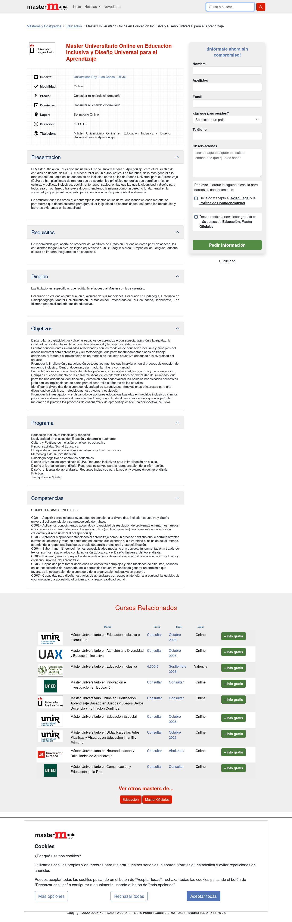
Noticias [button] (91, 6)
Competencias (47, 497)
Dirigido (39, 276)
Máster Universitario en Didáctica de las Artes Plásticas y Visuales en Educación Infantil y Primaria (105, 737)
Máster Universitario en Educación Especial (104, 716)
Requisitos (43, 232)
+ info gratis (233, 636)
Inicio (77, 6)
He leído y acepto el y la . (227, 200)
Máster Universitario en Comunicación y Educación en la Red (101, 769)
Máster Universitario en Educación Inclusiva (104, 666)
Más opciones (51, 896)
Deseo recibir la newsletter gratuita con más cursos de (228, 221)
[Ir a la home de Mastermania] (47, 7)
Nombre (199, 63)
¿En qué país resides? (211, 113)
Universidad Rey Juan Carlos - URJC (100, 76)
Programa (42, 422)
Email (197, 96)
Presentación (46, 157)
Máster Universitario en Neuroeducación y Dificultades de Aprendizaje (102, 753)
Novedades (112, 6)
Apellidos (200, 80)
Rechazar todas (129, 896)
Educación (130, 799)
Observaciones (205, 146)
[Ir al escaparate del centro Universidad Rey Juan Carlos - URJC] (46, 48)
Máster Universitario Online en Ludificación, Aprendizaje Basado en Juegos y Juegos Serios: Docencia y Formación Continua (107, 703)
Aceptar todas (203, 896)
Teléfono (200, 129)
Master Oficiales (157, 799)
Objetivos (41, 328)
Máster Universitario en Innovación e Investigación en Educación (98, 685)
